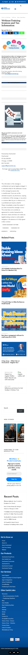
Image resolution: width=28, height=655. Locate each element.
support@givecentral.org (8, 166)
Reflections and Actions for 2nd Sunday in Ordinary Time (14, 388)
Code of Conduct (6, 627)
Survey (3, 612)
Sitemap (4, 609)
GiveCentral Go (6, 563)
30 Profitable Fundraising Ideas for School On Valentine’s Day (12, 269)
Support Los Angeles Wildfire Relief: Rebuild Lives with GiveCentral (10, 376)
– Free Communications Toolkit (10, 596)
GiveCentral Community (8, 561)
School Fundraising (7, 582)
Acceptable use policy (7, 618)
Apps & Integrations (7, 580)
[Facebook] (4, 33)
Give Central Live (6, 559)
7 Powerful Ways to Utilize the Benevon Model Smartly (13, 303)
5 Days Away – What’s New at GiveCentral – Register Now (10, 362)
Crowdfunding (5, 584)
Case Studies (5, 603)
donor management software (10, 224)
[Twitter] (14, 652)
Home (3, 540)
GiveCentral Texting (7, 568)
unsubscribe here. (15, 170)
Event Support (5, 575)
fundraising (6, 228)
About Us (4, 543)
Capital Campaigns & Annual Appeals (11, 577)
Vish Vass (8, 17)
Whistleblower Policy (7, 630)
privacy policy (10, 485)
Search (6, 408)
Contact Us (5, 616)
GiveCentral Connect (7, 566)
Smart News (22, 17)
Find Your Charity (6, 547)
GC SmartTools (22, 60)
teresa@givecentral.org (11, 74)
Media (3, 614)
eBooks (4, 607)
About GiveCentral (6, 545)
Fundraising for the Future (8, 586)
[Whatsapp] (21, 33)
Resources (4, 594)
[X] (10, 33)
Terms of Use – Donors (8, 621)
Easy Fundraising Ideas (8, 605)
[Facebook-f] (10, 652)
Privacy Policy (5, 625)
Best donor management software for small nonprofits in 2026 (13, 336)
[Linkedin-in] (18, 652)
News (18, 17)
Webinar (4, 549)
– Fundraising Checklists (8, 598)
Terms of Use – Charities (8, 623)
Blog (3, 600)
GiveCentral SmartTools (8, 557)
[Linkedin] (16, 33)
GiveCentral (13, 231)
